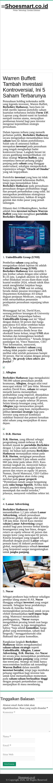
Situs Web (8, 754)
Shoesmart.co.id (26, 6)
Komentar (9, 712)
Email (7, 745)
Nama (7, 736)
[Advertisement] (26, 39)
